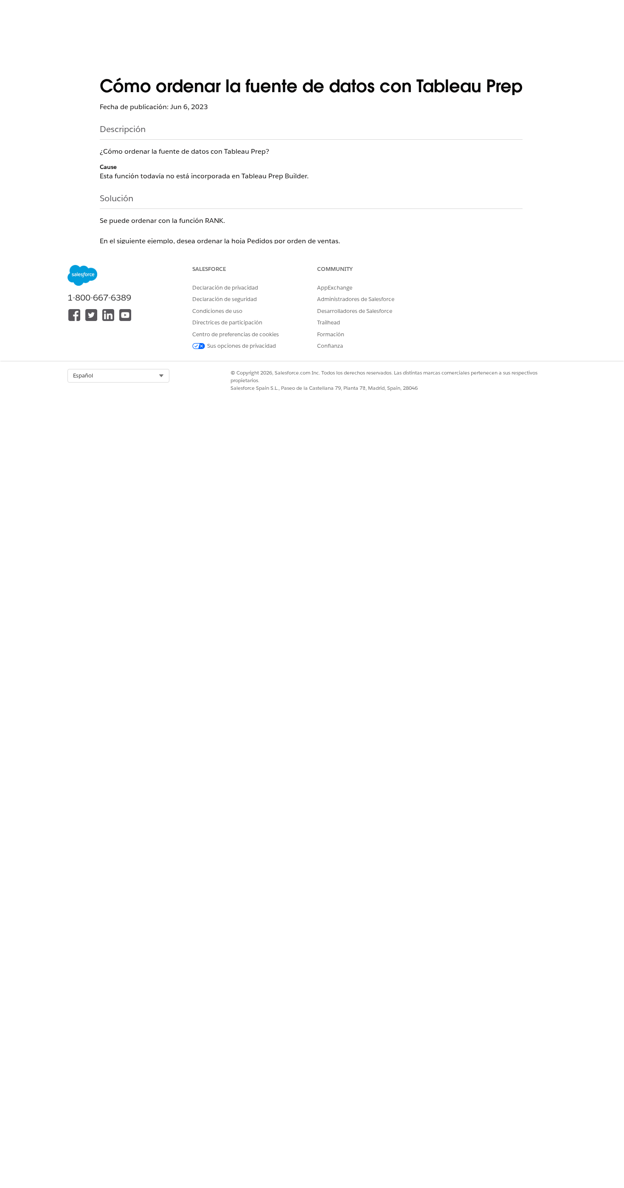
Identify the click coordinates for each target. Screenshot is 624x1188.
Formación (330, 334)
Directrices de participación (227, 322)
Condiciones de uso (217, 311)
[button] (118, 376)
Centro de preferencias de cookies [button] (235, 334)
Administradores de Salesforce (355, 299)
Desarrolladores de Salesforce (354, 311)
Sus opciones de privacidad (241, 345)
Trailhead (328, 322)
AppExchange (334, 287)
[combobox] (118, 376)
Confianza (330, 345)
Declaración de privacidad (225, 287)
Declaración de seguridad (224, 299)
